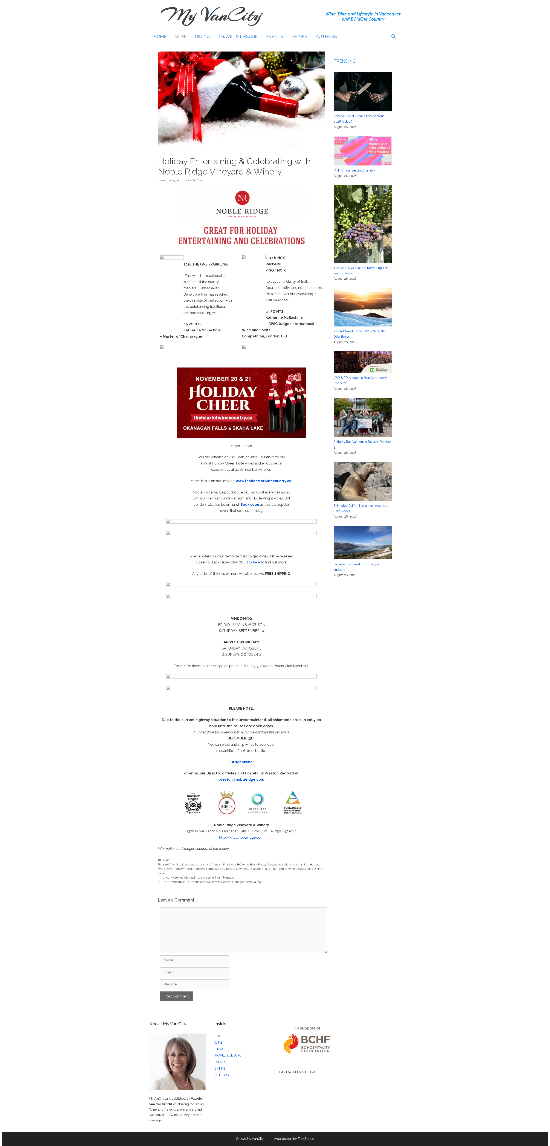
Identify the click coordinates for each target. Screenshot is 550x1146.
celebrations (283, 864)
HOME (160, 36)
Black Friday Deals (262, 864)
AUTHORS (326, 36)
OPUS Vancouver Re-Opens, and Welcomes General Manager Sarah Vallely (211, 881)
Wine (165, 860)
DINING (202, 36)
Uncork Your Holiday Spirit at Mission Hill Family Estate (198, 877)
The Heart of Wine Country (288, 868)
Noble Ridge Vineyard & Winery (227, 868)
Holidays (199, 868)
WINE (180, 36)
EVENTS (274, 36)
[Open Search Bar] (394, 36)
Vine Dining (314, 868)
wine (161, 873)
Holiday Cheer (182, 868)
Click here (252, 562)
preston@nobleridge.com (241, 779)
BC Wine (243, 864)
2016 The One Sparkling (178, 864)
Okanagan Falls (259, 868)
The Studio (306, 1139)
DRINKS (299, 36)
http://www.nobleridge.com (241, 837)
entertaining (301, 864)
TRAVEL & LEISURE (238, 36)
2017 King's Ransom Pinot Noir (216, 864)
